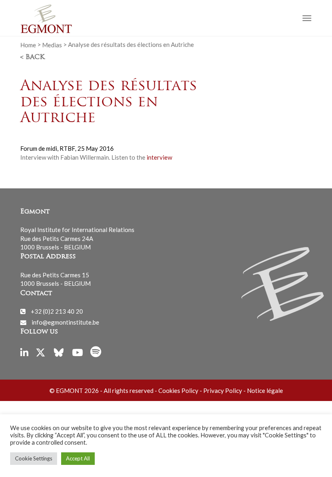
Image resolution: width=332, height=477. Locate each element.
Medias (52, 44)
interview (159, 157)
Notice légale (265, 390)
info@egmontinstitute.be (65, 322)
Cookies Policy (178, 390)
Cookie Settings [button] (33, 458)
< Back (32, 57)
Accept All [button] (78, 458)
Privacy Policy (222, 390)
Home (28, 44)
